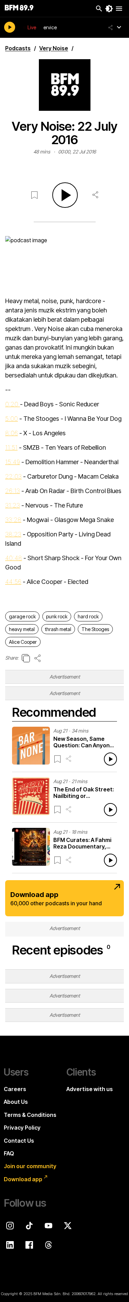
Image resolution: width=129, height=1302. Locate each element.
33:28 (13, 519)
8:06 (11, 433)
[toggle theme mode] (109, 8)
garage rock (22, 616)
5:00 (11, 418)
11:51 (11, 447)
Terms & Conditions (30, 1114)
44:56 (13, 581)
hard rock (88, 616)
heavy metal (22, 629)
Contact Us (19, 1140)
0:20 (12, 404)
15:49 (12, 462)
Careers (15, 1089)
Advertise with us (89, 1089)
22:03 (13, 476)
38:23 (13, 534)
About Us (16, 1101)
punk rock (56, 616)
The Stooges (95, 629)
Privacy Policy (22, 1127)
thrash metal (58, 629)
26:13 (12, 490)
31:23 (12, 505)
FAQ (9, 1153)
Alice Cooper (23, 642)
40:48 (13, 558)
